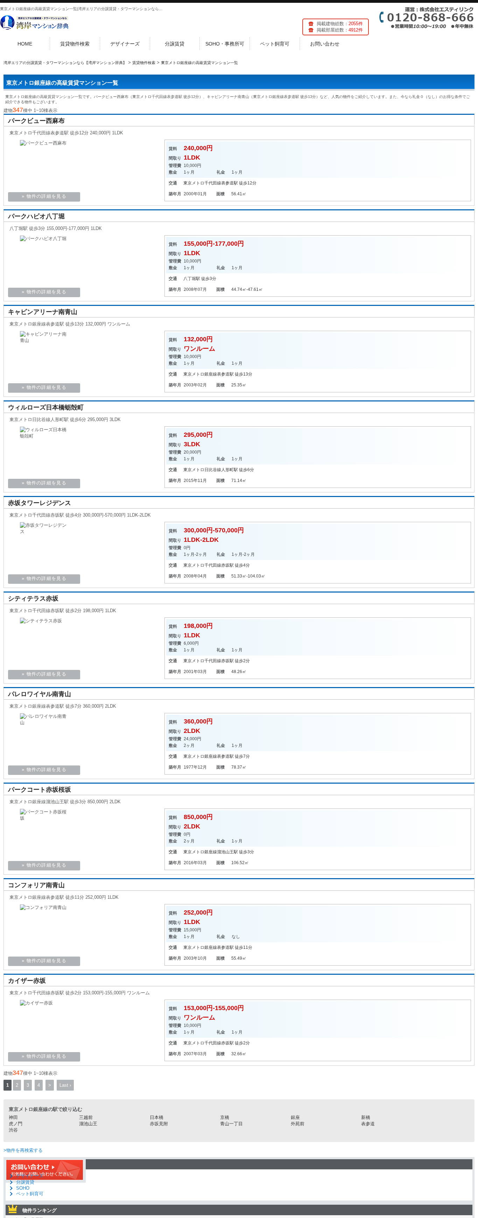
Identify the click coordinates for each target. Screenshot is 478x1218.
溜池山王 (88, 1123)
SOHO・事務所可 (224, 44)
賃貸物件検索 (75, 44)
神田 (13, 1117)
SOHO (22, 1188)
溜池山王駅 (227, 851)
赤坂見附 (159, 1123)
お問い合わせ (324, 44)
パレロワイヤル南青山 (39, 694)
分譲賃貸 (174, 44)
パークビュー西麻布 (36, 120)
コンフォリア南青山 (36, 885)
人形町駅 (229, 469)
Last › (65, 1085)
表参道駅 (229, 183)
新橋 (365, 1117)
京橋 (224, 1117)
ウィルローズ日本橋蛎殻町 (46, 407)
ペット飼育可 (274, 44)
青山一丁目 (231, 1123)
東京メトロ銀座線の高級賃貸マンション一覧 (62, 83)
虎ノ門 (15, 1123)
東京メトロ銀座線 (200, 374)
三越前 (86, 1117)
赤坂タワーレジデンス (39, 502)
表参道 (368, 1123)
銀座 (295, 1117)
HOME (24, 44)
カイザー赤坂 (27, 980)
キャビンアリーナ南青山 (42, 311)
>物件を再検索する (23, 1150)
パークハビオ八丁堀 (36, 216)
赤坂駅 (227, 565)
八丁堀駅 (191, 278)
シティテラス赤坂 (33, 598)
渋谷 (13, 1130)
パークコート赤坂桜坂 (39, 789)
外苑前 (297, 1123)
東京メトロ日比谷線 (202, 469)
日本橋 (156, 1117)
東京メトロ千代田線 (202, 183)
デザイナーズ (125, 44)
